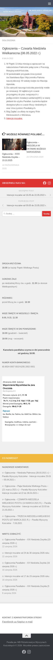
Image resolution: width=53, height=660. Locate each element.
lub (9, 622)
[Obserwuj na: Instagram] (49, 183)
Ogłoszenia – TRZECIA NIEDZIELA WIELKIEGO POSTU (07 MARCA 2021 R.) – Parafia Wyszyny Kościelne (26, 519)
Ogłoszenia (8, 40)
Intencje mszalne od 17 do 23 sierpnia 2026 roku (27, 576)
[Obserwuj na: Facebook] (44, 183)
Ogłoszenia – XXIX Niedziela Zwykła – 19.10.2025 (11, 157)
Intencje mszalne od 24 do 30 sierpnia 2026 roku (27, 553)
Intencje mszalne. (14, 118)
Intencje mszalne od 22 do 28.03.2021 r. (20, 493)
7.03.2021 (17, 523)
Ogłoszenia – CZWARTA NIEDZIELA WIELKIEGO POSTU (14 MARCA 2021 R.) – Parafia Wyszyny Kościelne (26, 503)
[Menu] (49, 3)
